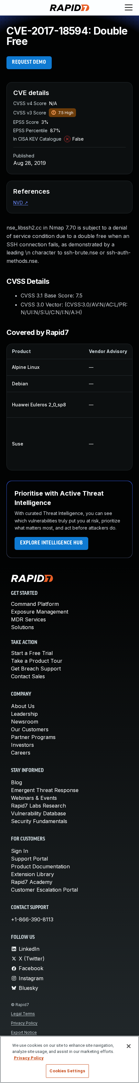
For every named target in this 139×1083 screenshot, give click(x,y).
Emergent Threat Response (45, 790)
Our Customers (29, 729)
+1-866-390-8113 (32, 919)
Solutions (22, 627)
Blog (16, 782)
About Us (23, 706)
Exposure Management (39, 611)
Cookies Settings (67, 1070)
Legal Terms (23, 1013)
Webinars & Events (34, 798)
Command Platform (35, 604)
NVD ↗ (20, 202)
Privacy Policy (24, 1023)
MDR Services (28, 619)
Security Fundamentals (39, 821)
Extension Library (32, 874)
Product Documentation (40, 866)
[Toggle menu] (129, 7)
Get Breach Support (36, 668)
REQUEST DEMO (29, 62)
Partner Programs (33, 737)
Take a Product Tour (36, 661)
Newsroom (24, 721)
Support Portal (29, 858)
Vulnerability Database (38, 813)
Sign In (19, 851)
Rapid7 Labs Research (38, 805)
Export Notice (24, 1032)
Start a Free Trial (32, 653)
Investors (22, 745)
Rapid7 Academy (31, 882)
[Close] (129, 1046)
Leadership (24, 714)
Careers (20, 752)
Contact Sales (28, 676)
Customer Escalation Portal (44, 889)
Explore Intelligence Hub (51, 543)
